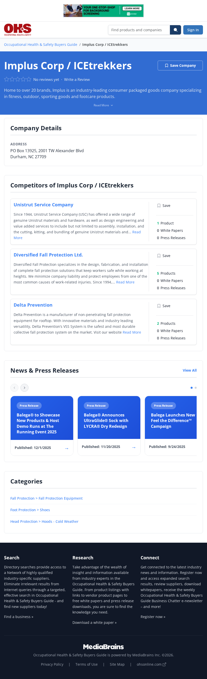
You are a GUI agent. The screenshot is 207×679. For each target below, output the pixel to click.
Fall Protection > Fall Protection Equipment (46, 498)
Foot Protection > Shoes (30, 509)
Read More (125, 282)
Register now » (153, 616)
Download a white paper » (94, 622)
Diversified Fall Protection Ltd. (48, 255)
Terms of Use (86, 664)
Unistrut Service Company (43, 205)
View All (190, 370)
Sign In (193, 29)
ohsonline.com (150, 664)
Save (166, 205)
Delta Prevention (33, 305)
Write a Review (77, 79)
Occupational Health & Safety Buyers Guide (40, 44)
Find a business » (18, 616)
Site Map (117, 664)
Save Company (183, 65)
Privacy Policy (52, 664)
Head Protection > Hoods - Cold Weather (44, 521)
